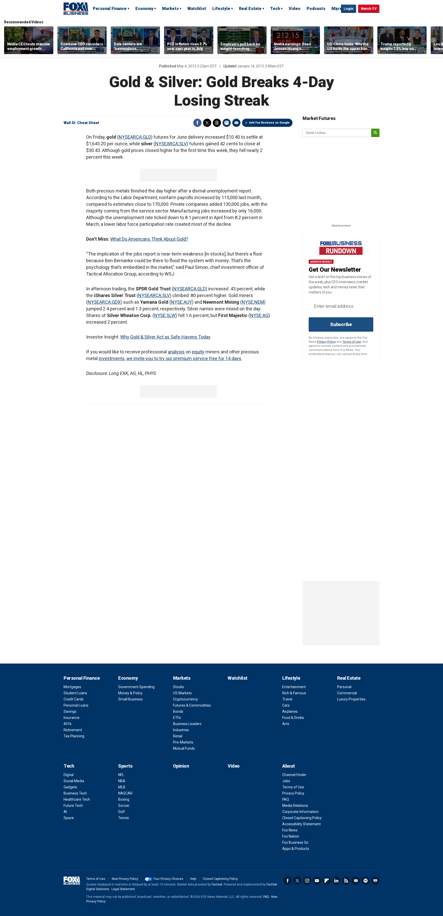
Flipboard (327, 881)
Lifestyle (221, 8)
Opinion (181, 766)
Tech (275, 8)
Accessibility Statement (301, 824)
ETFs (177, 718)
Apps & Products (295, 849)
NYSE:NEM (253, 302)
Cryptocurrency (185, 699)
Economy (144, 8)
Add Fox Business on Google (269, 122)
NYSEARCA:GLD (135, 137)
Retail (177, 736)
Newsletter (356, 881)
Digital (69, 775)
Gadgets (70, 787)
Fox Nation (290, 836)
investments (112, 358)
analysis (176, 351)
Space (69, 818)
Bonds (178, 711)
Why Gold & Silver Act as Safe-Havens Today (165, 337)
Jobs (286, 781)
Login (348, 9)
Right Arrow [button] (433, 40)
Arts (285, 724)
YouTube (317, 881)
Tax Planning (74, 736)
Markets (170, 8)
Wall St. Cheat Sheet (81, 123)
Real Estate (250, 8)
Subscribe (341, 324)
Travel (287, 699)
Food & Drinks (293, 718)
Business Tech (75, 793)
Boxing (123, 799)
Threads (217, 123)
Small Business (130, 699)
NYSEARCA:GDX (104, 302)
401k (68, 724)
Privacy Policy (326, 341)
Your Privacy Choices (168, 879)
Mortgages (72, 687)
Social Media (74, 781)
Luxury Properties (351, 699)
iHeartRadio (375, 881)
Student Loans (75, 693)
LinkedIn (336, 881)
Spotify (365, 881)
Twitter (207, 123)
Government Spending (136, 687)
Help (193, 879)
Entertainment (294, 687)
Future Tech (73, 805)
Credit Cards (74, 699)
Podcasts (316, 8)
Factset (217, 884)
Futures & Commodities (192, 705)
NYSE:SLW (165, 315)
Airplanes (290, 711)
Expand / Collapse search (336, 9)
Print (227, 123)
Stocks (178, 687)
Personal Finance (110, 8)
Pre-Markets (183, 742)
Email (236, 123)
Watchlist (196, 8)
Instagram (307, 881)
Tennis (123, 818)
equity (198, 351)
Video (294, 8)
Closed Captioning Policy (302, 818)
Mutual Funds (184, 748)
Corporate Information (300, 812)
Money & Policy (130, 693)
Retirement (73, 730)
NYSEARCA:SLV (171, 143)
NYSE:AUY (181, 302)
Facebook (197, 123)
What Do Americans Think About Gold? (149, 239)
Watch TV (369, 9)
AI (65, 812)
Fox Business (76, 8)
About (288, 766)
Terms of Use (352, 341)
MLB (121, 787)
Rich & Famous (294, 693)
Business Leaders (187, 724)
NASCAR (125, 793)
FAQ (285, 799)
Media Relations (295, 805)
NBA (121, 781)
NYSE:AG (259, 315)
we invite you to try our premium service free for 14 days (183, 358)
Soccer (123, 805)
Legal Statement (123, 889)
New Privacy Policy (125, 879)
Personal (344, 687)
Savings (70, 711)
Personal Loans (76, 705)
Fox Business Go (295, 842)
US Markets (182, 693)
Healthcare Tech (77, 799)
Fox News (290, 830)
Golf (121, 812)
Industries (181, 730)
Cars (286, 705)
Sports (125, 766)
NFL (121, 775)
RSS (346, 881)
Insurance (71, 718)
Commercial (347, 693)
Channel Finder (294, 775)
